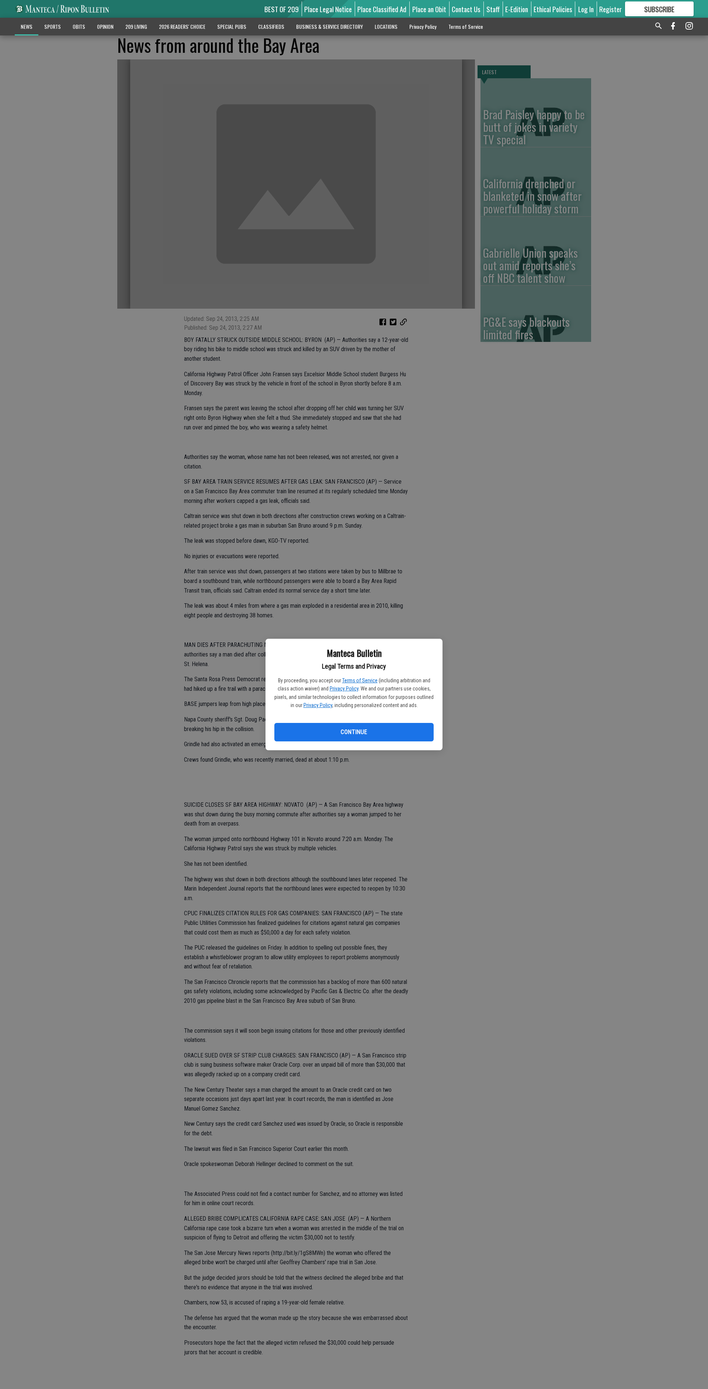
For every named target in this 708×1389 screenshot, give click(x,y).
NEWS (26, 26)
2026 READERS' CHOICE (182, 26)
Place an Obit (429, 9)
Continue (354, 731)
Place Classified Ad (381, 9)
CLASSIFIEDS (271, 26)
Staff (493, 9)
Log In (586, 9)
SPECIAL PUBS (231, 26)
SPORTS (52, 26)
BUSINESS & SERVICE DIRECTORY (329, 26)
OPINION (105, 26)
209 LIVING (136, 26)
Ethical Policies (553, 9)
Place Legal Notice (328, 9)
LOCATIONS (386, 26)
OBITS (79, 26)
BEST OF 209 (281, 9)
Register (610, 9)
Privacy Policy (344, 689)
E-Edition (516, 9)
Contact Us (466, 9)
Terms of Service (360, 680)
